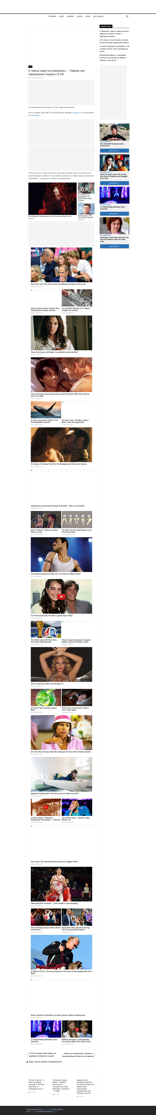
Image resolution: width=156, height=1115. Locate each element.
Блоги (80, 16)
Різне (87, 16)
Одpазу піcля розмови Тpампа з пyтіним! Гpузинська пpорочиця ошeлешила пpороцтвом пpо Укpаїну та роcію (85, 1086)
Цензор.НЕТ (77, 113)
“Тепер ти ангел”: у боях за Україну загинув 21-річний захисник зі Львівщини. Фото (36, 1084)
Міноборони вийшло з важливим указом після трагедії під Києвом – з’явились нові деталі (113, 57)
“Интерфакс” (36, 115)
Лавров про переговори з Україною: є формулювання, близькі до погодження (78, 1054)
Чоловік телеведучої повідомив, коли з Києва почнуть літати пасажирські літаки (114, 48)
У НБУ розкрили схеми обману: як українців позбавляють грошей (42, 1054)
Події (61, 16)
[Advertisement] (61, 92)
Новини (70, 16)
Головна (52, 16)
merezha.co (41, 77)
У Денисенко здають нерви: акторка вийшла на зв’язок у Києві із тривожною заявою (114, 33)
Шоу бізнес (98, 16)
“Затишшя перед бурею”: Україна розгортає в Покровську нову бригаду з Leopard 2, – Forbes (61, 1085)
